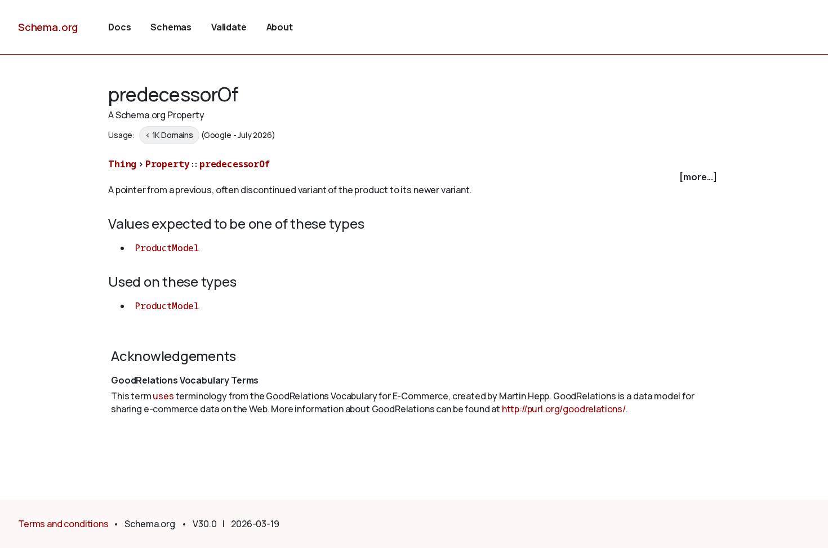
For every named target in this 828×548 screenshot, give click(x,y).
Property (167, 164)
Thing (122, 164)
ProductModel (167, 248)
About (279, 27)
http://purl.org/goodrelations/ (564, 409)
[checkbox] (414, 177)
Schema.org (48, 27)
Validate (229, 27)
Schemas (171, 27)
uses (163, 396)
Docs (119, 27)
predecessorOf (234, 164)
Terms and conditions (63, 524)
